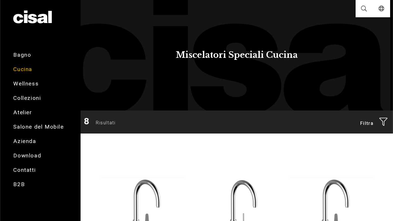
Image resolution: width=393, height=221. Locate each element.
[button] (364, 8)
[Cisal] (32, 17)
